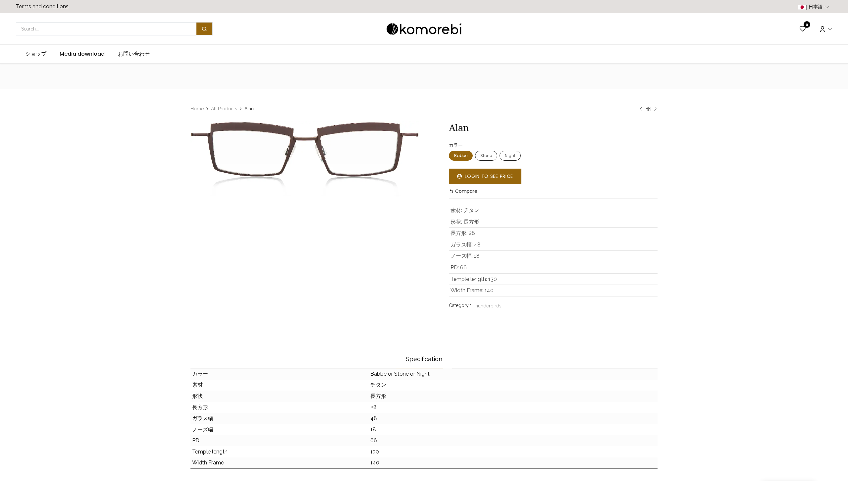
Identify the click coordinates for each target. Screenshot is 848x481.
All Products (224, 108)
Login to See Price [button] (488, 176)
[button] (463, 191)
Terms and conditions (42, 6)
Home (197, 108)
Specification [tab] (424, 358)
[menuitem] (36, 54)
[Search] (204, 29)
